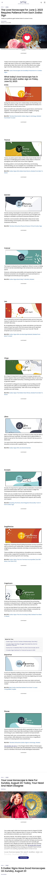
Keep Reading (23, 857)
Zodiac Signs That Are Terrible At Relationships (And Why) (21, 641)
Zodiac (7, 7)
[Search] (41, 2)
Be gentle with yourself (34, 845)
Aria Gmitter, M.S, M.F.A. (10, 746)
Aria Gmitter (4, 21)
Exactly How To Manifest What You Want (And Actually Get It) (22, 647)
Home (2, 7)
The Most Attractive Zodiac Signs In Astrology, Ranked (24, 742)
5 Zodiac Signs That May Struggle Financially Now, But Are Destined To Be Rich (21, 644)
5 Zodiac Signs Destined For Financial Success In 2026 (20, 650)
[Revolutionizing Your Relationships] (23, 2)
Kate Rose (3, 789)
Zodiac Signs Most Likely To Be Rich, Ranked (21, 279)
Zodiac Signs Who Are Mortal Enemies (20, 448)
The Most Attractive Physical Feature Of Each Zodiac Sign (25, 226)
